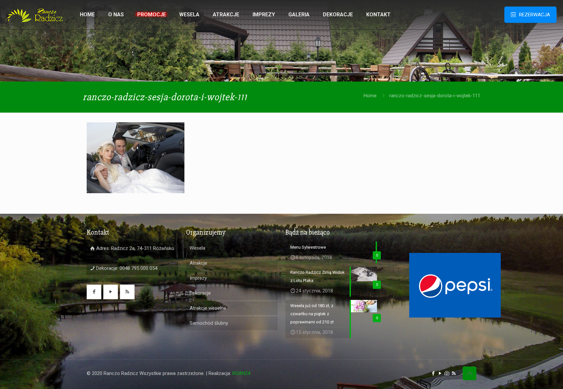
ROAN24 (241, 373)
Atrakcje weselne (208, 308)
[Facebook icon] (433, 373)
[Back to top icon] (469, 373)
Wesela (197, 248)
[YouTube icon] (440, 373)
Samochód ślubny (209, 323)
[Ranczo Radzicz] (35, 14)
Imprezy (198, 278)
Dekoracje (200, 293)
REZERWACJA (534, 15)
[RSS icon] (453, 373)
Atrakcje (198, 263)
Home (370, 96)
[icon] (446, 373)
